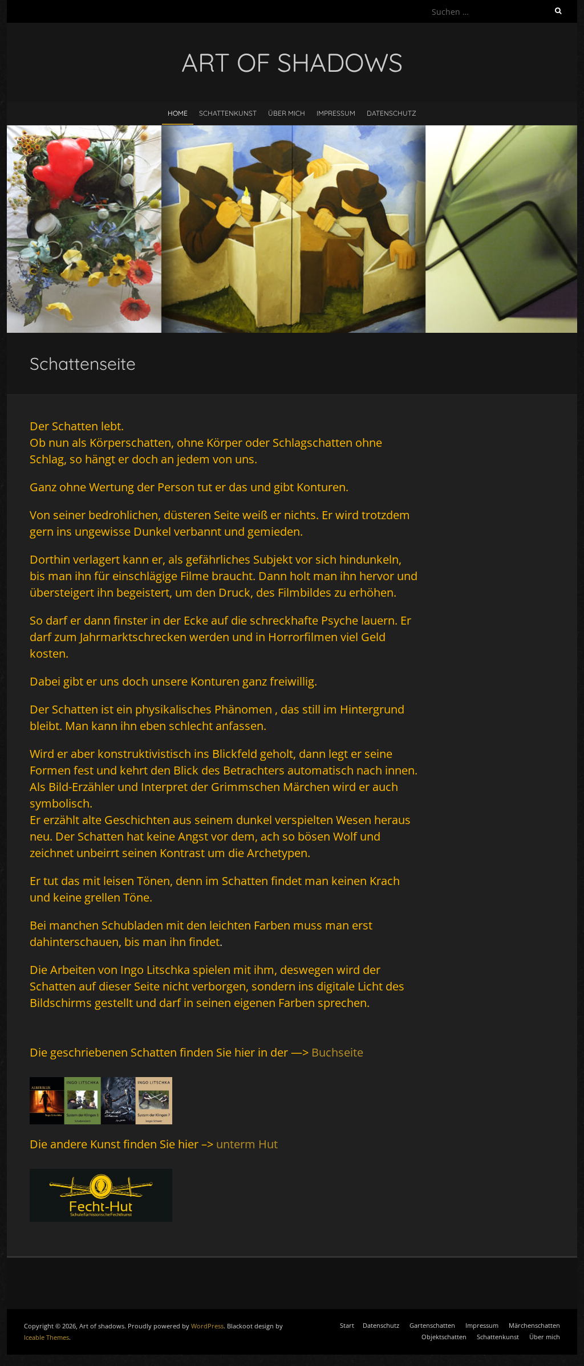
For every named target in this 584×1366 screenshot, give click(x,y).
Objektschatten (444, 1336)
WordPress (207, 1326)
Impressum (336, 113)
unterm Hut (247, 1144)
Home (178, 113)
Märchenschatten (534, 1325)
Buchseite (337, 1052)
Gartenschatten (432, 1325)
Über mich (286, 113)
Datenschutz (391, 113)
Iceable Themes (46, 1337)
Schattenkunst (228, 113)
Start (347, 1325)
